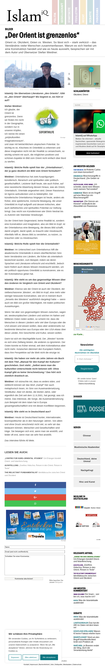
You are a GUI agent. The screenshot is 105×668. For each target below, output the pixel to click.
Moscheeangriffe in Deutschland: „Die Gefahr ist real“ (87, 178)
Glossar (87, 435)
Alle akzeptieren (49, 657)
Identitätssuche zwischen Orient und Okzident (35, 473)
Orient (85, 94)
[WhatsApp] (35, 503)
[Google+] (35, 497)
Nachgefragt (87, 470)
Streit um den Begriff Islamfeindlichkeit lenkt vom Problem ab (86, 639)
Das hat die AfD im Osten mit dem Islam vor (86, 625)
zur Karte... (79, 334)
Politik (55, 12)
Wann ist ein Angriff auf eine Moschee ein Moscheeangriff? (87, 195)
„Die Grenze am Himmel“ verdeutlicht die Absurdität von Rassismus (86, 203)
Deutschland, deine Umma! (87, 460)
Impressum (34, 664)
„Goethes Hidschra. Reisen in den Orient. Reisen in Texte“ (33, 466)
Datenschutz (77, 664)
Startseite (69, 12)
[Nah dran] (59, 630)
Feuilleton (76, 12)
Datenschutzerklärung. (87, 384)
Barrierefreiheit (44, 664)
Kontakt (26, 664)
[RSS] (69, 79)
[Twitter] (35, 491)
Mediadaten (67, 664)
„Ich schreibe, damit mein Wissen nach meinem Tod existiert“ (87, 186)
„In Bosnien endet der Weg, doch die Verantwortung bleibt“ (86, 647)
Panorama (97, 12)
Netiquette (58, 582)
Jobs (52, 664)
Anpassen (15, 657)
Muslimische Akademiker (87, 447)
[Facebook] (35, 485)
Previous (77, 523)
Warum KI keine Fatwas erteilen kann (87, 632)
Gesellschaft (62, 12)
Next (95, 523)
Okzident (78, 94)
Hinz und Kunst (87, 482)
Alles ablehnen (31, 657)
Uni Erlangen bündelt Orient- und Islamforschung (33, 459)
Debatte (90, 12)
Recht (83, 12)
